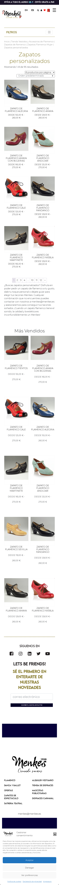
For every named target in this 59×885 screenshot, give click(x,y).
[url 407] (43, 409)
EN (26, 10)
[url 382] (16, 139)
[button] (55, 834)
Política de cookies (14, 881)
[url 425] (47, 653)
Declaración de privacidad (32, 881)
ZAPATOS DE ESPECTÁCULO (11, 797)
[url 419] (43, 590)
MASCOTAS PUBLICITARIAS (39, 791)
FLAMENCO (9, 780)
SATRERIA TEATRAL (13, 803)
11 (36, 280)
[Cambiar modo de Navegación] (54, 10)
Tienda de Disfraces (42, 785)
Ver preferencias (29, 875)
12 (41, 280)
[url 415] (43, 529)
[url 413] (16, 529)
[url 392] (43, 238)
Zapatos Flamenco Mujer (40, 44)
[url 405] (16, 409)
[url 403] (43, 348)
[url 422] (20, 653)
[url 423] (29, 653)
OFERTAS (8, 790)
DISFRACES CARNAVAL (43, 798)
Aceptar (30, 860)
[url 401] (16, 348)
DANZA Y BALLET (12, 785)
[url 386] (16, 188)
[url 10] (12, 14)
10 (32, 280)
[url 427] (29, 765)
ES (32, 10)
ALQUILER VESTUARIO (42, 780)
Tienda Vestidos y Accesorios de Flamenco (32, 41)
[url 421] (11, 653)
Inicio (6, 41)
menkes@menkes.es (29, 814)
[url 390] (16, 238)
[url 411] (43, 468)
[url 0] (8, 834)
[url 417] (16, 590)
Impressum (47, 881)
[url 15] (49, 10)
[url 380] (43, 92)
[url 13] (41, 10)
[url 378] (16, 92)
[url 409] (16, 468)
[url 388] (43, 188)
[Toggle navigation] (49, 32)
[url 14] (45, 10)
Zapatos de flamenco (15, 44)
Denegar (29, 867)
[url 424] (38, 653)
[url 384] (43, 139)
